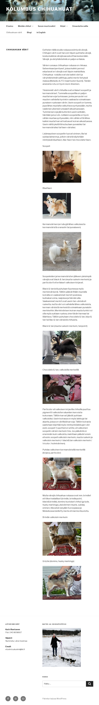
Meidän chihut (24, 26)
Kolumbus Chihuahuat (39, 9)
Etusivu (9, 26)
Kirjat (62, 26)
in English (41, 32)
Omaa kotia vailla (80, 26)
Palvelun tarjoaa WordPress (54, 698)
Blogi (29, 32)
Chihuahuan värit (14, 32)
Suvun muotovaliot (46, 26)
